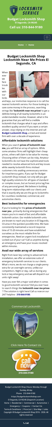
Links (46, 409)
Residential (16, 403)
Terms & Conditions (12, 409)
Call (27, 423)
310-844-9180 (32, 27)
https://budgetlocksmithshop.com (26, 397)
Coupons (26, 406)
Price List (27, 409)
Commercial (29, 403)
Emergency (15, 406)
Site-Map (37, 409)
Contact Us (37, 406)
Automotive (42, 403)
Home (21, 45)
